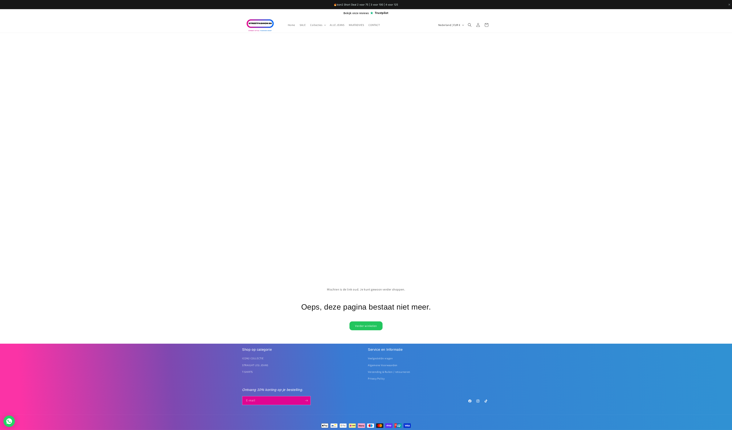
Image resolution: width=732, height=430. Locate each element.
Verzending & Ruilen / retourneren (389, 372)
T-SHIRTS (247, 372)
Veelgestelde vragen (380, 358)
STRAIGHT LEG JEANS (255, 365)
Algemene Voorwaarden (382, 365)
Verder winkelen (366, 326)
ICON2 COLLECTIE (253, 358)
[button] (317, 25)
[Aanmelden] (306, 400)
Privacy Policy (376, 378)
